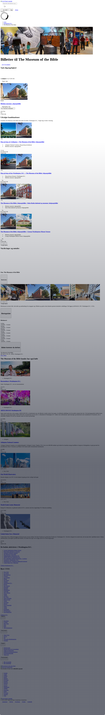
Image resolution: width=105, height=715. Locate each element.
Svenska (6, 694)
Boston (5, 584)
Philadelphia (7, 590)
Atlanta (5, 595)
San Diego (6, 580)
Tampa (5, 601)
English (5, 673)
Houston (6, 588)
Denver (5, 604)
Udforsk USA (4, 615)
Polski (5, 691)
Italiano (5, 685)
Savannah (6, 602)
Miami (5, 579)
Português (6, 690)
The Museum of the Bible (10, 554)
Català (5, 674)
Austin (5, 608)
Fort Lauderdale (7, 605)
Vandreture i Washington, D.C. (11, 560)
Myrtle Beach (7, 610)
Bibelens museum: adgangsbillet (11, 104)
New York (6, 572)
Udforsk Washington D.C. (7, 565)
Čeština (5, 676)
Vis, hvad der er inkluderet (7, 108)
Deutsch (6, 678)
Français (6, 682)
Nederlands (6, 687)
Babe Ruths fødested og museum (12, 551)
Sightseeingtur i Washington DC (11, 556)
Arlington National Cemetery (11, 553)
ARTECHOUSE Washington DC (12, 557)
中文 (5, 695)
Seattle (5, 594)
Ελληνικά (6, 680)
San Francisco (7, 575)
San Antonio (7, 586)
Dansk (5, 677)
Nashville (6, 591)
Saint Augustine (7, 598)
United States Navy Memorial (11, 562)
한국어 (5, 684)
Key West (6, 597)
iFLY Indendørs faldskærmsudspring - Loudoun (15, 558)
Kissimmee (6, 609)
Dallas (5, 606)
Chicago (6, 576)
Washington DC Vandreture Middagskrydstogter (15, 561)
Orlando (6, 581)
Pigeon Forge (7, 599)
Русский (6, 693)
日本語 (5, 688)
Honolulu (6, 587)
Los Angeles (7, 577)
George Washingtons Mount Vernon (12, 550)
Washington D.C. (8, 583)
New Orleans (7, 593)
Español (6, 681)
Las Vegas (6, 573)
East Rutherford (7, 612)
